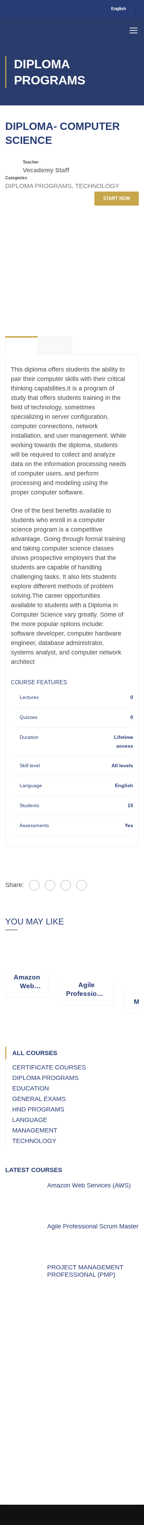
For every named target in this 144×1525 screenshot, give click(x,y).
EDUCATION (30, 1088)
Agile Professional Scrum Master (86, 989)
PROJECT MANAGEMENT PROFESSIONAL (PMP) (85, 1271)
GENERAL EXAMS (39, 1098)
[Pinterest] (65, 885)
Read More (27, 955)
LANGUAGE (29, 1119)
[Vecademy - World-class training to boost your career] (40, 30)
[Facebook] (34, 885)
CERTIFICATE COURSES (49, 1067)
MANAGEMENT (34, 1130)
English (118, 8)
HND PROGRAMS (38, 1109)
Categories (16, 177)
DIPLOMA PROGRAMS (38, 185)
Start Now (116, 198)
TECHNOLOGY (97, 185)
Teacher (31, 162)
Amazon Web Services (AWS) (27, 981)
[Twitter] (50, 885)
